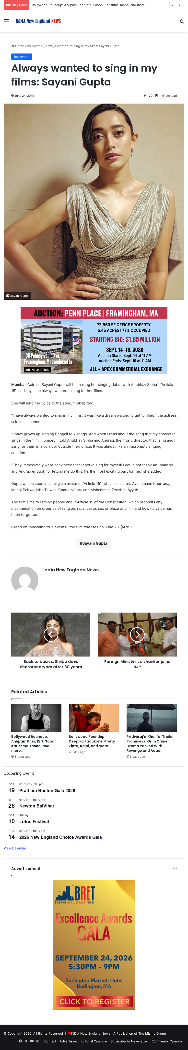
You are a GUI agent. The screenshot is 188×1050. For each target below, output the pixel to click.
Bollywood (35, 46)
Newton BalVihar (36, 806)
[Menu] (6, 22)
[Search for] (181, 22)
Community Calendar (167, 1041)
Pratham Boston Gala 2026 (47, 790)
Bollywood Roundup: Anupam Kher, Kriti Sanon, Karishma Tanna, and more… (34, 743)
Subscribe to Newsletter (129, 1041)
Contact (50, 1041)
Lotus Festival (34, 821)
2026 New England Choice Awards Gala (60, 837)
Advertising (68, 1041)
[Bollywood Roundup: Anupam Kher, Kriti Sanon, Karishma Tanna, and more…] (36, 718)
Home (19, 46)
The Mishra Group (152, 1033)
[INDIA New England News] (38, 21)
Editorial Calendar (94, 1041)
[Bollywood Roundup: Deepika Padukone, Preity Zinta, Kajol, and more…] (94, 718)
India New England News (71, 570)
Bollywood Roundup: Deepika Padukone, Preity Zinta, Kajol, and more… (92, 741)
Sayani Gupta (94, 543)
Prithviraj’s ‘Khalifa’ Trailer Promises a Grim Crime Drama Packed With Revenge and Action (150, 743)
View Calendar (15, 848)
